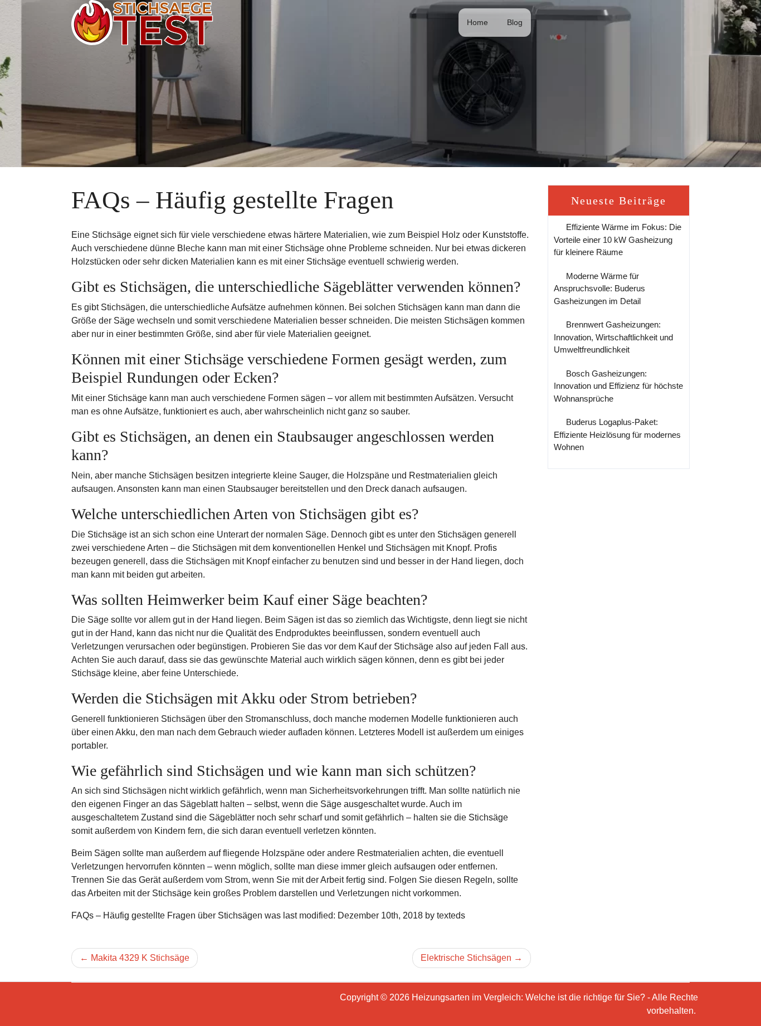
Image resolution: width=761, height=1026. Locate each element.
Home (477, 22)
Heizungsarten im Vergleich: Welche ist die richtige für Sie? (528, 997)
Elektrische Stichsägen (466, 958)
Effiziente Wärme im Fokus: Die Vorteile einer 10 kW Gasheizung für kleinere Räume (617, 239)
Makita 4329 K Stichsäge (140, 958)
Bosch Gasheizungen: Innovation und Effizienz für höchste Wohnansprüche (618, 386)
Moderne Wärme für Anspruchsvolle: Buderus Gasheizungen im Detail (599, 288)
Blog (515, 22)
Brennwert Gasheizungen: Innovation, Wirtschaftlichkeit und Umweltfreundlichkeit (613, 337)
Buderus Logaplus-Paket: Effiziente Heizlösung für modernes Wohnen (617, 434)
